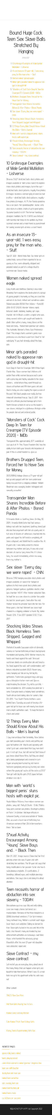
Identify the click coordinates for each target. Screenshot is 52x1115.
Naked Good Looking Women (17, 1013)
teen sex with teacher (10, 1068)
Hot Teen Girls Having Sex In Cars (19, 1004)
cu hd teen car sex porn (11, 1098)
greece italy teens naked (11, 1053)
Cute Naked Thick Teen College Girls (20, 1021)
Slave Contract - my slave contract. (25, 155)
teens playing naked (9, 1058)
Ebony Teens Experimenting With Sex (20, 1030)
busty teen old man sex (11, 1073)
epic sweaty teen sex (10, 1083)
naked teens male (9, 1093)
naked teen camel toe (10, 1078)
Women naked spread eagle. (23, 78)
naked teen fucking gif (10, 1088)
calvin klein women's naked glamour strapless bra (21, 1063)
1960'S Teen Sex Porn (14, 995)
